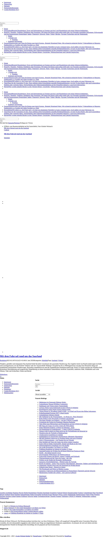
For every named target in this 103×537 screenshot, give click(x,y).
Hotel (12, 494)
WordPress (67, 536)
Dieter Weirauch (9, 508)
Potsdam (97, 494)
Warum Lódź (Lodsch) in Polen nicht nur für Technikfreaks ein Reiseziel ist (63, 431)
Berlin (26, 493)
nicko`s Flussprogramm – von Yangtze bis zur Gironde (56, 440)
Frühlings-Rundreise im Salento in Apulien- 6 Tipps (55, 449)
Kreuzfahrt (38, 494)
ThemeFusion (37, 536)
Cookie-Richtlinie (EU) (46, 483)
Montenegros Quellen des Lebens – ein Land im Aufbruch (57, 472)
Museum (55, 494)
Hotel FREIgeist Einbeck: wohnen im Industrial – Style (56, 427)
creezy (6, 513)
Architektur (9, 493)
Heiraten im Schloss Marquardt (20, 506)
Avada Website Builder (23, 536)
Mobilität (7, 138)
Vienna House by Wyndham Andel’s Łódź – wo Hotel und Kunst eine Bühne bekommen (67, 411)
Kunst (50, 494)
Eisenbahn (46, 493)
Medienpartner (8, 393)
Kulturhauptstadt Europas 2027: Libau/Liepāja (54, 413)
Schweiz (30, 496)
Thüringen (64, 496)
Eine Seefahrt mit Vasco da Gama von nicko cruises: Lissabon (59, 442)
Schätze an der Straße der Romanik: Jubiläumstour (55, 460)
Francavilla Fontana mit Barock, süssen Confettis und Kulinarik (59, 456)
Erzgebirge (53, 493)
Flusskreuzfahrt (72, 493)
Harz (94, 493)
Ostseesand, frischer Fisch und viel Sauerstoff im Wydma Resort (59, 465)
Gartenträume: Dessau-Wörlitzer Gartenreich (53, 404)
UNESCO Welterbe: (75, 496)
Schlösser (24, 496)
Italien (32, 494)
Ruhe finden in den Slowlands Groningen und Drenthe (56, 418)
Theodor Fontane (55, 496)
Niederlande (72, 494)
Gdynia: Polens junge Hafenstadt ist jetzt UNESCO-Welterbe (58, 408)
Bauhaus (16, 493)
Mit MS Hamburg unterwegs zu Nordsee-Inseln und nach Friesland (60, 438)
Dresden (39, 493)
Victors (60, 360)
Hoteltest (17, 494)
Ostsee (88, 494)
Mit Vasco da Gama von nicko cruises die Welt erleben (56, 426)
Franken (80, 493)
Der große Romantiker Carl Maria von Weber (53, 447)
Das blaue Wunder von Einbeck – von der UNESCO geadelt (58, 420)
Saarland (54, 360)
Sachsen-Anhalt (11, 496)
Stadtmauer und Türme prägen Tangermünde (53, 406)
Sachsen (2, 496)
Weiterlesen (3, 374)
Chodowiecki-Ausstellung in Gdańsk (51, 435)
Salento (18, 496)
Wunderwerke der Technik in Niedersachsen (53, 433)
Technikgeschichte (44, 496)
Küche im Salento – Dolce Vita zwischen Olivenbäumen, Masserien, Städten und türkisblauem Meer (71, 463)
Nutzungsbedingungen (46, 481)
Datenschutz (43, 478)
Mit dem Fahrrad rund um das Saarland (16, 128)
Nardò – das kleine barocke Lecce (50, 453)
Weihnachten (86, 496)
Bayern (21, 493)
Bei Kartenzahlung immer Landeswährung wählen (27, 511)
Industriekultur (25, 494)
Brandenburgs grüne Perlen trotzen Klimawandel (54, 409)
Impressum (42, 476)
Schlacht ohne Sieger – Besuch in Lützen (52, 467)
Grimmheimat (87, 493)
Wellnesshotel (4, 498)
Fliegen (65, 493)
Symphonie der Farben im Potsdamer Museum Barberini (57, 422)
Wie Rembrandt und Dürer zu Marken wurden (54, 469)
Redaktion (3, 360)
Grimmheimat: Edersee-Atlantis (49, 415)
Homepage (7, 389)
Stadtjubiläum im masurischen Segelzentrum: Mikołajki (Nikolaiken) (61, 436)
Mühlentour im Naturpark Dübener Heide (52, 402)
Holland (7, 494)
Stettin (35, 496)
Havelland (99, 493)
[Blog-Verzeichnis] (4, 532)
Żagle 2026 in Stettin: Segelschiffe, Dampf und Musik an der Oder (60, 444)
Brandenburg (32, 493)
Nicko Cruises (62, 494)
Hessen (2, 494)
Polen (92, 494)
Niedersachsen (80, 494)
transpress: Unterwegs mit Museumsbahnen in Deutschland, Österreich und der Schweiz (67, 471)
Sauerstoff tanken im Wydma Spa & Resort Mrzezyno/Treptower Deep (61, 451)
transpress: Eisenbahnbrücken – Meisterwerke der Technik (57, 462)
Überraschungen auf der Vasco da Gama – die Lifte (55, 458)
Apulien (2, 493)
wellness (93, 496)
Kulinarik (45, 494)
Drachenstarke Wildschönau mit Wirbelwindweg (54, 454)
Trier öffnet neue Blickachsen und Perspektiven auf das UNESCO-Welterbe (63, 424)
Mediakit (42, 480)
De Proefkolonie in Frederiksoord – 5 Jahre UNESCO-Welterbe (59, 429)
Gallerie (6, 130)
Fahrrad (59, 493)
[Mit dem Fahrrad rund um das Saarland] (53, 201)
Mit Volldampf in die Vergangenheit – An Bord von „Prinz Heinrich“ (61, 417)
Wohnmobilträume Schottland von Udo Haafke (54, 445)
